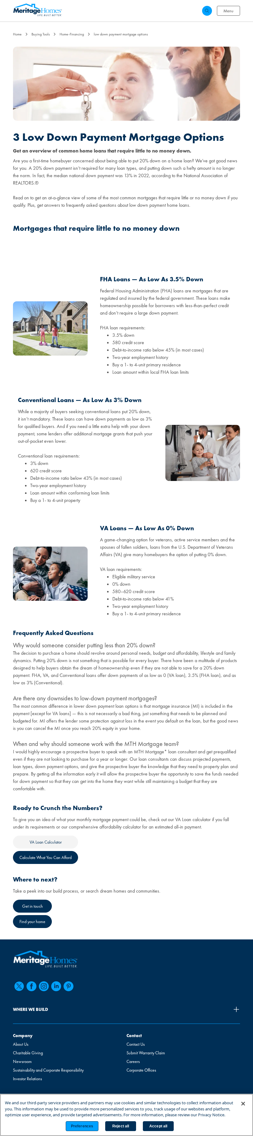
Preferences (82, 1126)
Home (17, 34)
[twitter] (19, 986)
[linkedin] (56, 986)
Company (22, 1035)
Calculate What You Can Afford (45, 857)
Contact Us (135, 1044)
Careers (133, 1061)
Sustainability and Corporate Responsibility (48, 1070)
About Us (20, 1044)
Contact (134, 1035)
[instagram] (44, 986)
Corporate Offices (141, 1070)
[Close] (243, 1103)
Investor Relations (27, 1078)
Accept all (158, 1126)
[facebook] (31, 986)
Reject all (120, 1126)
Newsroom (22, 1061)
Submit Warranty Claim (145, 1053)
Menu (228, 11)
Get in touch (32, 906)
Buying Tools (40, 34)
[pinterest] (68, 986)
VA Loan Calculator (46, 842)
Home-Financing (72, 34)
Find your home (32, 921)
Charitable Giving (28, 1053)
